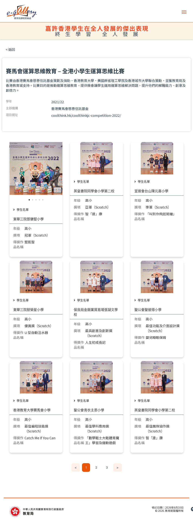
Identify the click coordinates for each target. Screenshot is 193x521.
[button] (184, 12)
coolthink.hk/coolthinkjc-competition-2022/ (86, 115)
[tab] (22, 209)
